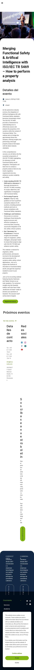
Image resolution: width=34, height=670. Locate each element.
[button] (3, 7)
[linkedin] (22, 342)
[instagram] (25, 342)
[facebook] (22, 346)
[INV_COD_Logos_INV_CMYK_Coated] (29, 6)
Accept (17, 658)
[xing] (25, 346)
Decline (17, 662)
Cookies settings (17, 653)
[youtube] (22, 350)
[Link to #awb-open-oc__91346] (2, 3)
